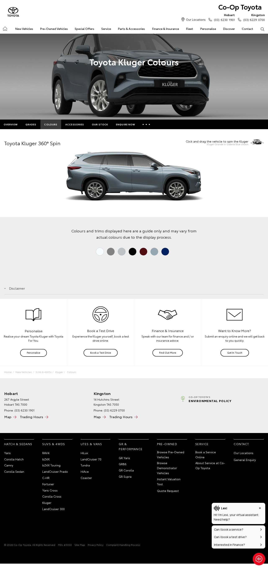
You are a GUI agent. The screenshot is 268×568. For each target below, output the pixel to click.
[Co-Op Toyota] (13, 12)
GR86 (122, 464)
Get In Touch (234, 352)
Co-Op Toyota (240, 6)
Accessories (74, 124)
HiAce (85, 471)
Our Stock (100, 124)
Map (7, 416)
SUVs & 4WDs (44, 372)
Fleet (189, 29)
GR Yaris (124, 458)
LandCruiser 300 (53, 509)
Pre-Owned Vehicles (54, 29)
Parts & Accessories (131, 29)
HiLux (84, 453)
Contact (247, 29)
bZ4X (46, 459)
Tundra (85, 465)
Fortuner (48, 484)
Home (4, 28)
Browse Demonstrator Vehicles (167, 468)
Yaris (7, 453)
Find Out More (167, 352)
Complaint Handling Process (123, 544)
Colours (50, 124)
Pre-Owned (167, 444)
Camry (8, 465)
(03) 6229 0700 (254, 17)
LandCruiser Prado (55, 471)
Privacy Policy (95, 544)
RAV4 (45, 453)
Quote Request (168, 491)
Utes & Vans (91, 444)
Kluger (59, 372)
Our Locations (196, 19)
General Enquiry (245, 460)
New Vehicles (24, 29)
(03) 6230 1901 (224, 17)
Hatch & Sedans (18, 444)
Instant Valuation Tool (168, 481)
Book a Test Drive (100, 352)
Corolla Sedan (14, 471)
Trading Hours (31, 416)
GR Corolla (126, 470)
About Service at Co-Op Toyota (210, 465)
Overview (11, 124)
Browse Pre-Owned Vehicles (170, 454)
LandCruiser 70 (91, 459)
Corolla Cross (51, 496)
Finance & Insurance (165, 29)
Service (106, 29)
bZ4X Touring (51, 465)
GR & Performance (131, 446)
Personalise (208, 29)
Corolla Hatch (14, 459)
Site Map (80, 544)
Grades (31, 124)
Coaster (86, 478)
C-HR (45, 478)
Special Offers (84, 29)
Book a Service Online (205, 454)
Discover (229, 29)
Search (262, 29)
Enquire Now (125, 124)
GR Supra (125, 476)
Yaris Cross (50, 490)
